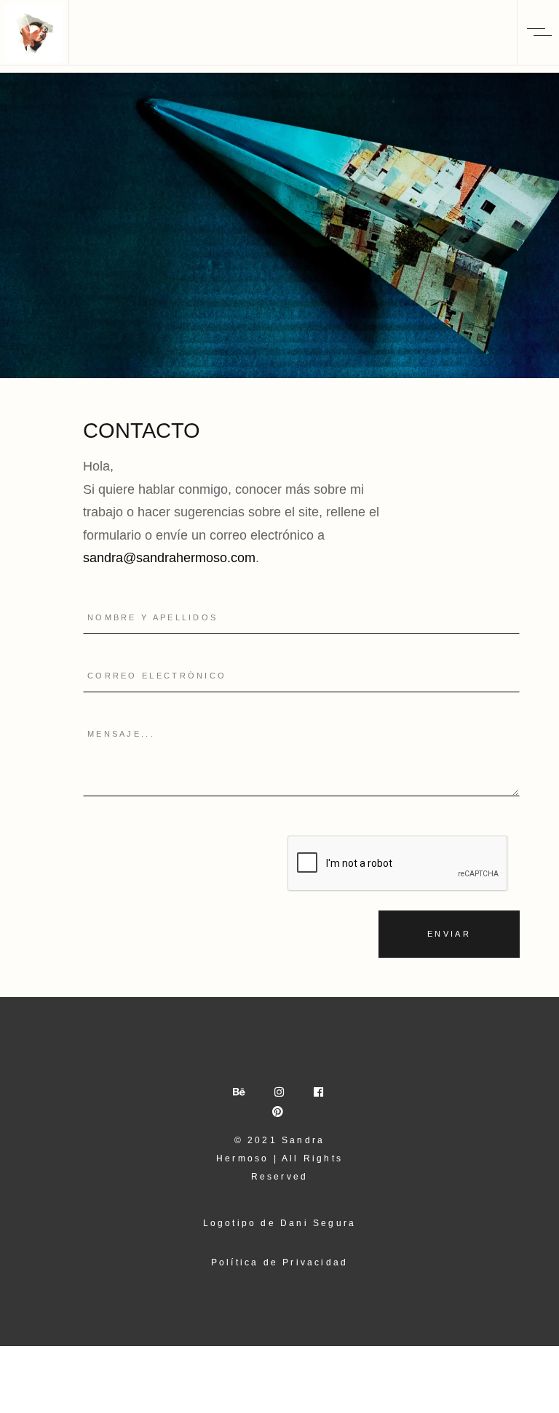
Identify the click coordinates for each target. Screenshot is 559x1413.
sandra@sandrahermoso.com (169, 558)
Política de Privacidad (279, 1262)
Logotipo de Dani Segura (280, 1223)
